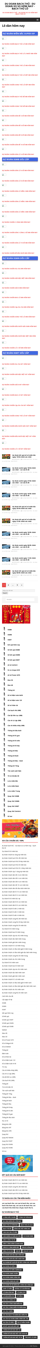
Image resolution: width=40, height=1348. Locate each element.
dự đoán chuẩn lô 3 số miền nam (13, 979)
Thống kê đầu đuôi (14, 731)
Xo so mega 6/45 (14, 670)
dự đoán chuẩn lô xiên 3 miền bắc (13, 912)
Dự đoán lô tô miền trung (10, 929)
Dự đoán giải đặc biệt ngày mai (14, 1259)
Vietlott (4, 1030)
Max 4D (10, 685)
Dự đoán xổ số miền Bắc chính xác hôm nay (18, 1285)
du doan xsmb (28, 1236)
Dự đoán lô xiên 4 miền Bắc (12, 1270)
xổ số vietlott (13, 665)
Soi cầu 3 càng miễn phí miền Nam (14, 1307)
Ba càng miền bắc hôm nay (12, 1221)
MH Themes (33, 1346)
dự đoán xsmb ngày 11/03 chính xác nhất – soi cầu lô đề (24, 559)
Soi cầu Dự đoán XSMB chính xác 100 (15, 1319)
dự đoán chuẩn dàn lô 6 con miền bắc (14, 905)
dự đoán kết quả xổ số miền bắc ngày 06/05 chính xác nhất (24, 572)
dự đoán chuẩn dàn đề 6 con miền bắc (15, 878)
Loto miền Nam (13, 786)
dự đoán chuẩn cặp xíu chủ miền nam (14, 969)
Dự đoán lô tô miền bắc (10, 851)
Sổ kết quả (5, 1016)
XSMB (10, 630)
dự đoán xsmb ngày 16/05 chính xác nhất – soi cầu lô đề (24, 494)
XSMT (10, 640)
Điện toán (5, 1053)
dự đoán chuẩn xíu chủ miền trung (13, 959)
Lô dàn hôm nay (8, 1292)
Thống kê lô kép (14, 746)
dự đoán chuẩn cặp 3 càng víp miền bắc (15, 871)
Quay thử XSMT (13, 806)
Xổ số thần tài (13, 705)
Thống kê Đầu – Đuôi (15, 761)
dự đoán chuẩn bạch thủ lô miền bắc (14, 865)
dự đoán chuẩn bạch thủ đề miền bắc (14, 858)
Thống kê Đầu (13, 751)
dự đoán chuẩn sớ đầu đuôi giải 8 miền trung (17, 949)
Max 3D (10, 680)
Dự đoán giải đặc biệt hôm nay (13, 1255)
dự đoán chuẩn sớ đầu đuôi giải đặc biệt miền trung (19, 952)
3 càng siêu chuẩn (9, 1217)
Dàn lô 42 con (8, 1251)
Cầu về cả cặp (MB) (14, 720)
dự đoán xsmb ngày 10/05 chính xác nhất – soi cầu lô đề (24, 533)
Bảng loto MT (6, 1127)
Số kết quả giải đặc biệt (11, 1326)
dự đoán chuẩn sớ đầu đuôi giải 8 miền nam (16, 983)
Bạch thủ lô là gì (27, 1225)
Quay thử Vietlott (14, 811)
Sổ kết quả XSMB (14, 650)
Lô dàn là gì (21, 1292)
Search (5, 593)
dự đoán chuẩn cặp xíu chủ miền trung (15, 935)
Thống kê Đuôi (13, 756)
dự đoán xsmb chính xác (11, 1277)
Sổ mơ (10, 816)
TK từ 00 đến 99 (13, 776)
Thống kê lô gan (14, 736)
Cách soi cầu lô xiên (10, 1232)
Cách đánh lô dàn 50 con (12, 1236)
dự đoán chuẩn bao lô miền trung (13, 932)
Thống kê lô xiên (14, 741)
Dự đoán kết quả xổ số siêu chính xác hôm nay (19, 1262)
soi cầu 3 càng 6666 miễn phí (12, 1304)
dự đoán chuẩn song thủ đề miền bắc (14, 919)
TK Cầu (4, 1067)
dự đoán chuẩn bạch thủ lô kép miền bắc (15, 861)
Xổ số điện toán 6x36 (15, 695)
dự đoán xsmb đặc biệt (11, 1281)
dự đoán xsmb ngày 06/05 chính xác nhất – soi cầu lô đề (24, 546)
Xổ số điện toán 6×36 (9, 1064)
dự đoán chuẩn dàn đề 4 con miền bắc (15, 875)
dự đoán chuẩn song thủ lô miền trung (15, 956)
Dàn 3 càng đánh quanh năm (13, 1243)
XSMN (10, 635)
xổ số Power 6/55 (14, 675)
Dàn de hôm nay (27, 1247)
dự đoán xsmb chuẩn (10, 1273)
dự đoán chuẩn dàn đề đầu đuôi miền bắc (16, 888)
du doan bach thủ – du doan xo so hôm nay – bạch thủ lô (19, 847)
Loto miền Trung (14, 791)
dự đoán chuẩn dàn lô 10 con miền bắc (15, 892)
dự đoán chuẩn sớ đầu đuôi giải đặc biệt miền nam (19, 986)
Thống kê (11, 690)
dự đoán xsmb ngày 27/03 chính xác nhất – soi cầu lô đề (24, 482)
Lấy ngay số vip (7, 999)
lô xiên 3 (20, 1296)
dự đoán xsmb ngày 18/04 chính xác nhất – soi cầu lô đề (24, 469)
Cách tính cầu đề (7, 996)
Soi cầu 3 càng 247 (9, 1300)
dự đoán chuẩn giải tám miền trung (13, 942)
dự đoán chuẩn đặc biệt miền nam (13, 973)
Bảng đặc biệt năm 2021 (22, 1228)
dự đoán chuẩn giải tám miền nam (13, 976)
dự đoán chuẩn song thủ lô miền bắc (14, 925)
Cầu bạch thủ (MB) (14, 710)
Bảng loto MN (6, 1131)
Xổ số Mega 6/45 (7, 1043)
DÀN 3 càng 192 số (9, 1240)
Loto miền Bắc (13, 781)
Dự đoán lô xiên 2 (9, 1266)
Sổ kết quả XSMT (14, 660)
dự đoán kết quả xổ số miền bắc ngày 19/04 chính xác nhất (24, 456)
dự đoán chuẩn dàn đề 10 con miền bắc (15, 885)
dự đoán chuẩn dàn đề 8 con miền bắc (15, 882)
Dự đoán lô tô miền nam (10, 962)
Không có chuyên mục (22, 1288)
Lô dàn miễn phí (8, 1296)
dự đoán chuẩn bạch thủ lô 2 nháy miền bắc (16, 868)
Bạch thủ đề (7, 1228)
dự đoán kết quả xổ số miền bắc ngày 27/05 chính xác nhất (24, 520)
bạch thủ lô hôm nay (10, 1225)
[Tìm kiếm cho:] (20, 599)
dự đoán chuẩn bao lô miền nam (13, 966)
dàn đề (18, 1251)
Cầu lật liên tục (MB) (15, 715)
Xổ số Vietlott (6, 1047)
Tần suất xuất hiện (14, 771)
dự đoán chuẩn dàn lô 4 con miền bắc (14, 895)
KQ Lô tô (5, 1121)
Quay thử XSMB (13, 796)
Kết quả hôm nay (7, 1013)
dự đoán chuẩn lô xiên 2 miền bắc (13, 909)
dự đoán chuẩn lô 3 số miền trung (13, 946)
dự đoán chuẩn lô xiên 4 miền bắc (13, 915)
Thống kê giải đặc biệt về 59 (12, 1337)
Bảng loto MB (6, 1124)
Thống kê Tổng (13, 766)
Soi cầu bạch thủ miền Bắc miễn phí (15, 1315)
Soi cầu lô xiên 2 (8, 1322)
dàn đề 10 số (27, 1251)
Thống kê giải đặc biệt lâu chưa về (15, 1333)
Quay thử (5, 1134)
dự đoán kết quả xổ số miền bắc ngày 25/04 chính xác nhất (24, 507)
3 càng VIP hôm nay (25, 1217)
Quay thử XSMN (13, 801)
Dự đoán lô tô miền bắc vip (11, 898)
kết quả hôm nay (14, 645)
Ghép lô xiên (7, 1288)
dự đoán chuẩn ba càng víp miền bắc (14, 855)
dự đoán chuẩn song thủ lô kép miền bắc (15, 922)
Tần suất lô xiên (31, 1337)
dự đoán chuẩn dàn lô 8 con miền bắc (14, 902)
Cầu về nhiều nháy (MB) (16, 725)
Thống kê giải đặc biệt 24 (11, 1330)
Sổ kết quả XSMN (14, 655)
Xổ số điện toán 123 (15, 700)
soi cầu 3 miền (8, 1311)
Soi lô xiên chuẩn (23, 1322)
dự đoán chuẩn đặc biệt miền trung (13, 939)
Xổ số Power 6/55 (8, 1040)
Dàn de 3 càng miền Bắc (11, 1247)
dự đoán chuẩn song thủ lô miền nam (14, 993)
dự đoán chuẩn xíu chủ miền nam (13, 989)
